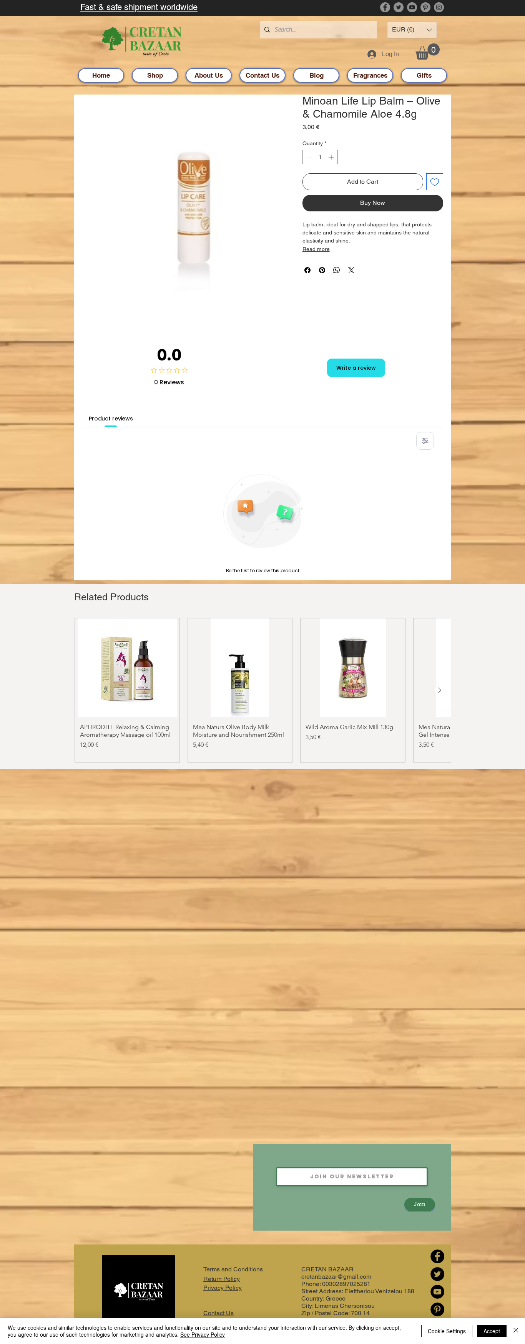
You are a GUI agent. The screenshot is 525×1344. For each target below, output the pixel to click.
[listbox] (412, 29)
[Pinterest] (425, 7)
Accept (491, 1331)
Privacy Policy (222, 1287)
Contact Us (218, 1313)
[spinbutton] (320, 157)
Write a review (356, 368)
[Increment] (332, 157)
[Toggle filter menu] (425, 441)
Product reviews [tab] (111, 418)
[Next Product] (439, 690)
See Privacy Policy (202, 1334)
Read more (316, 249)
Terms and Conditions (233, 1269)
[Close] (515, 1331)
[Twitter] (399, 7)
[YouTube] (412, 7)
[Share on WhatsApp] (336, 270)
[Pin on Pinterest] (322, 270)
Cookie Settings (447, 1331)
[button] (412, 29)
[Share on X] (351, 270)
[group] (262, 690)
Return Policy (221, 1279)
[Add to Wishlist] (434, 181)
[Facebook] (385, 7)
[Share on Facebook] (307, 270)
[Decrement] (308, 157)
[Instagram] (439, 7)
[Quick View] (127, 668)
